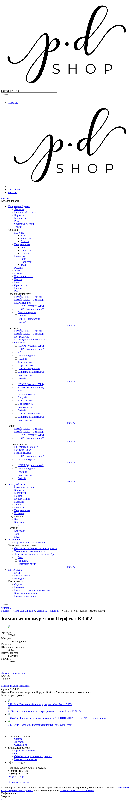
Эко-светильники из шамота (30, 551)
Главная (5, 610)
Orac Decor (20, 342)
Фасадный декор (17, 484)
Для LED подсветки (29, 318)
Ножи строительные (25, 596)
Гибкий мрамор (22, 452)
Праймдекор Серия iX (26, 446)
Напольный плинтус (25, 212)
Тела (23, 264)
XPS (20, 352)
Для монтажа (15, 569)
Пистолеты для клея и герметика (32, 590)
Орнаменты (20, 285)
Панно (18, 288)
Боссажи (19, 501)
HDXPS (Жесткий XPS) (31, 305)
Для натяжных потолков (31, 371)
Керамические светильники (29, 542)
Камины (19, 273)
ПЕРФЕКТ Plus (22, 302)
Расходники (20, 578)
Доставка (19, 741)
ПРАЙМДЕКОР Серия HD (29, 299)
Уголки (18, 226)
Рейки (17, 221)
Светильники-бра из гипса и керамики (35, 548)
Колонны (19, 232)
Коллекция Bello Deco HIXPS (30, 339)
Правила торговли (24, 750)
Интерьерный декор (19, 206)
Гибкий (22, 315)
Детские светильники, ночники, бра (34, 554)
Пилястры (19, 256)
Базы (23, 235)
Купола (18, 279)
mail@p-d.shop (16, 776)
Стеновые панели (24, 223)
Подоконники (22, 498)
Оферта (18, 753)
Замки (17, 504)
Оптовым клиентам (19, 782)
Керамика (23, 560)
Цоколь (18, 495)
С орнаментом (25, 365)
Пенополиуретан (27, 312)
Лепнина (19, 209)
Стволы (25, 241)
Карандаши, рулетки (25, 593)
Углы (17, 270)
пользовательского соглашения (77, 790)
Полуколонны (22, 244)
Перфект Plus (21, 336)
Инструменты (22, 575)
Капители (26, 238)
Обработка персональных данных (33, 756)
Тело (16, 525)
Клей (17, 572)
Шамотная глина (27, 563)
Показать (70, 325)
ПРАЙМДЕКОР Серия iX (28, 296)
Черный (22, 322)
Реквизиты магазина (25, 759)
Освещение (14, 539)
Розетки (18, 267)
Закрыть (5, 796)
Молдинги (20, 218)
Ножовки (19, 587)
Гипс (20, 557)
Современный (25, 407)
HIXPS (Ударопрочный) (31, 309)
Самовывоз (20, 744)
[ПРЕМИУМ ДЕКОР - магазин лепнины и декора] (66, 88)
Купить (5, 685)
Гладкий (22, 358)
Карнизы (19, 215)
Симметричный (26, 375)
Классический (25, 362)
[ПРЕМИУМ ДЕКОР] (70, 186)
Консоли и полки (23, 276)
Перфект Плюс (22, 449)
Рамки (17, 291)
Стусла (18, 584)
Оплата (18, 739)
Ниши (17, 282)
